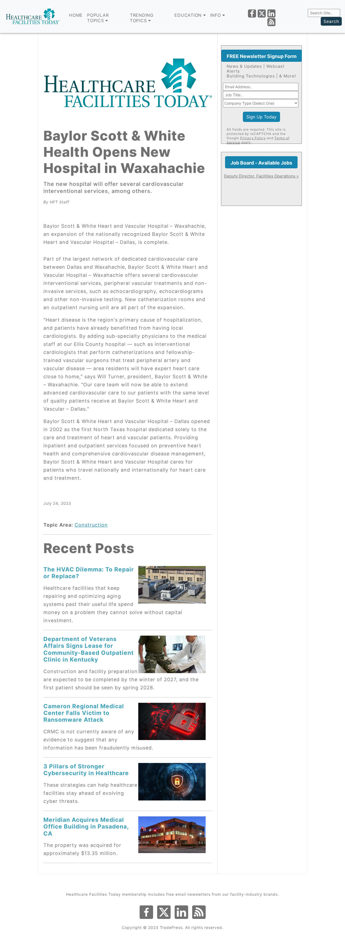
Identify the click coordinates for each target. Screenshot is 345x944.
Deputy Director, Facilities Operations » (261, 176)
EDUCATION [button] (188, 15)
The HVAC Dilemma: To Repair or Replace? (88, 573)
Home (76, 15)
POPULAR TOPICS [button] (98, 17)
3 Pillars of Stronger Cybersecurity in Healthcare (86, 769)
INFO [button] (216, 15)
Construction (91, 525)
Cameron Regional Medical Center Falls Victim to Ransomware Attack (83, 713)
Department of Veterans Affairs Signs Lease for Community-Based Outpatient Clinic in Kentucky (88, 649)
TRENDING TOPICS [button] (142, 17)
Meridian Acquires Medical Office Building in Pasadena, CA (86, 826)
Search (331, 21)
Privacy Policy (253, 138)
